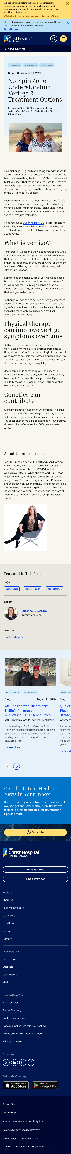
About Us (8, 900)
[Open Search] (53, 38)
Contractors (10, 974)
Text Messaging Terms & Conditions (20, 1138)
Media (6, 982)
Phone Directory (12, 1010)
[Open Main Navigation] (63, 38)
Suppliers (8, 966)
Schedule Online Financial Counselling (24, 1025)
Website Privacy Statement (21, 16)
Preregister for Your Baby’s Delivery (22, 1033)
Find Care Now (11, 1002)
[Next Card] (16, 766)
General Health (32, 588)
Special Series (54, 588)
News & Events (17, 48)
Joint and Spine (14, 637)
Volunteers (9, 915)
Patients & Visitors (13, 907)
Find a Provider (35, 879)
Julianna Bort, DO (33, 222)
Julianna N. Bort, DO (34, 610)
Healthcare (9, 959)
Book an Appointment (15, 1018)
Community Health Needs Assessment (21, 1129)
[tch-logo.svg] (18, 38)
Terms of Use (50, 16)
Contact (7, 931)
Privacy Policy (9, 1112)
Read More (11, 29)
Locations (8, 923)
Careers (8, 939)
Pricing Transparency (15, 1041)
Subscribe (46, 833)
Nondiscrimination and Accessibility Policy (23, 1121)
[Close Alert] (67, 3)
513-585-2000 (35, 869)
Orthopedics (12, 588)
